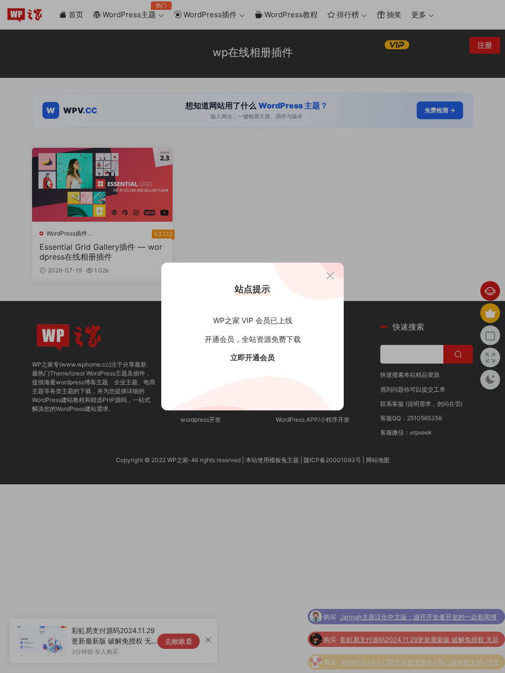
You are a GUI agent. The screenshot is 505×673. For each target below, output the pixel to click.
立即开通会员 (252, 357)
